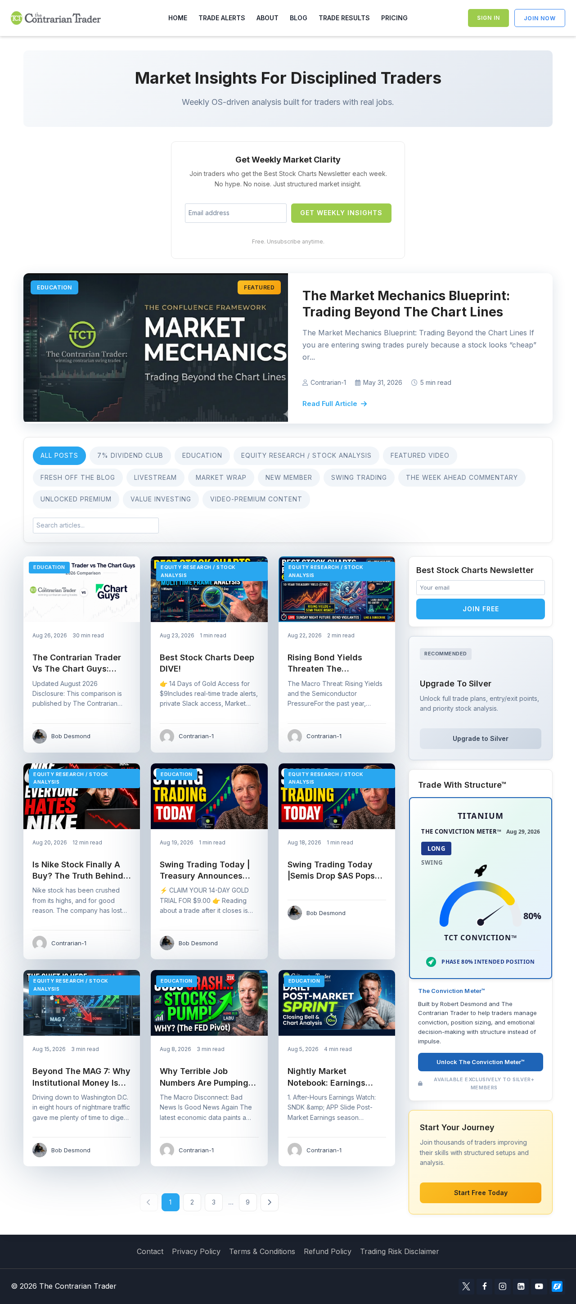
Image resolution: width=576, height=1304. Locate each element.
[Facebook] (484, 1287)
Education (202, 455)
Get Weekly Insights (341, 213)
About (267, 18)
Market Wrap (221, 477)
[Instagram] (502, 1287)
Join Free (481, 609)
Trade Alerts (221, 18)
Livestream (155, 477)
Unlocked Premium (76, 499)
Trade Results (344, 18)
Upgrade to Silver (480, 738)
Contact (150, 1251)
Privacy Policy (196, 1251)
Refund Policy (327, 1251)
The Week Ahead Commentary (462, 477)
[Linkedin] (521, 1287)
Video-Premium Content (256, 499)
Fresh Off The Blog (77, 477)
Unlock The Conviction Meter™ (480, 1062)
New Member (289, 477)
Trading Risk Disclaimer (399, 1251)
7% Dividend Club (130, 455)
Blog (298, 18)
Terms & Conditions (262, 1251)
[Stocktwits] (557, 1287)
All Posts (59, 455)
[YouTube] (539, 1287)
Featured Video (420, 455)
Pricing (394, 18)
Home (177, 18)
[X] (466, 1287)
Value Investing (160, 499)
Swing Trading (359, 477)
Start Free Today (481, 1192)
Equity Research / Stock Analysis (306, 455)
